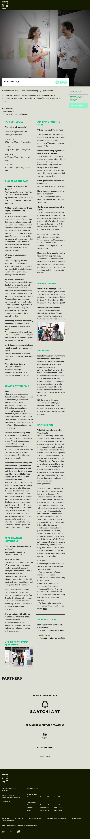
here (62, 630)
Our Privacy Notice (35, 818)
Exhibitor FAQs (77, 105)
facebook (44, 638)
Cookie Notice (76, 818)
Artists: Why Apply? (76, 98)
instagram (53, 638)
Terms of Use (19, 818)
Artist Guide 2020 (44, 95)
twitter (64, 638)
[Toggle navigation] (85, 5)
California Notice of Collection (56, 818)
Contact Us (5, 818)
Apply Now (75, 92)
